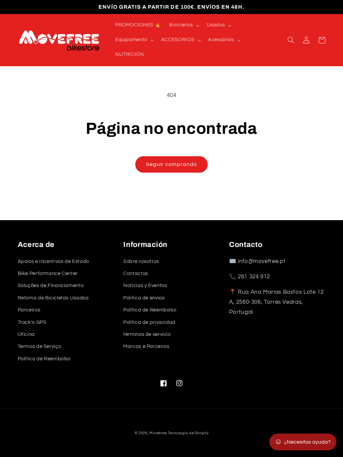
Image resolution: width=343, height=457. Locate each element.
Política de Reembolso (44, 358)
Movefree (157, 433)
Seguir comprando (171, 164)
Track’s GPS (32, 322)
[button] (183, 25)
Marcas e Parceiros (146, 346)
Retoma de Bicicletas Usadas (53, 297)
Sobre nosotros (141, 261)
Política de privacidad (149, 322)
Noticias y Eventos (145, 285)
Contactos (135, 273)
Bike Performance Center (48, 273)
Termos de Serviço (39, 346)
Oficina (26, 334)
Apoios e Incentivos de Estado (53, 261)
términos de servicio (147, 334)
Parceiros (29, 309)
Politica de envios (143, 297)
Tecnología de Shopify (188, 433)
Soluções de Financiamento (51, 285)
